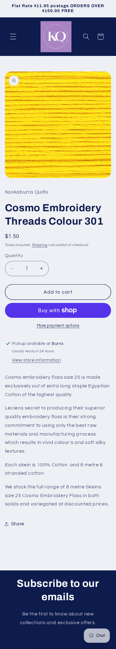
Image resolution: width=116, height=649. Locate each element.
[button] (13, 37)
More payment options (58, 326)
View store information (36, 360)
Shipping (40, 245)
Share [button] (17, 524)
